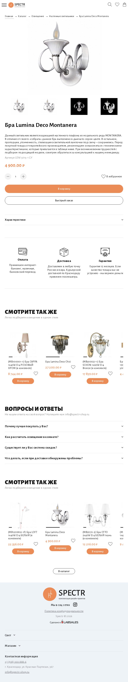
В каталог (64, 571)
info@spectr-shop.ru (17, 672)
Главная (9, 16)
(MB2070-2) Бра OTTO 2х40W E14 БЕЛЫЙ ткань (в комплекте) (97, 535)
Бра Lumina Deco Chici (58, 361)
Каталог (22, 16)
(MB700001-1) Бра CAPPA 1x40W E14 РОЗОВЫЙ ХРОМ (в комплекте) (22, 364)
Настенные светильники (61, 16)
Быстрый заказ (64, 200)
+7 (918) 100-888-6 (15, 661)
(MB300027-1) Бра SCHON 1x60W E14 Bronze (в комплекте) (95, 364)
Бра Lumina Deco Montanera (55, 534)
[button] (10, 527)
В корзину (64, 188)
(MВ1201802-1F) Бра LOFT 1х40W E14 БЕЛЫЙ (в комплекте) (22, 535)
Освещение (38, 16)
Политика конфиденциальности (63, 611)
